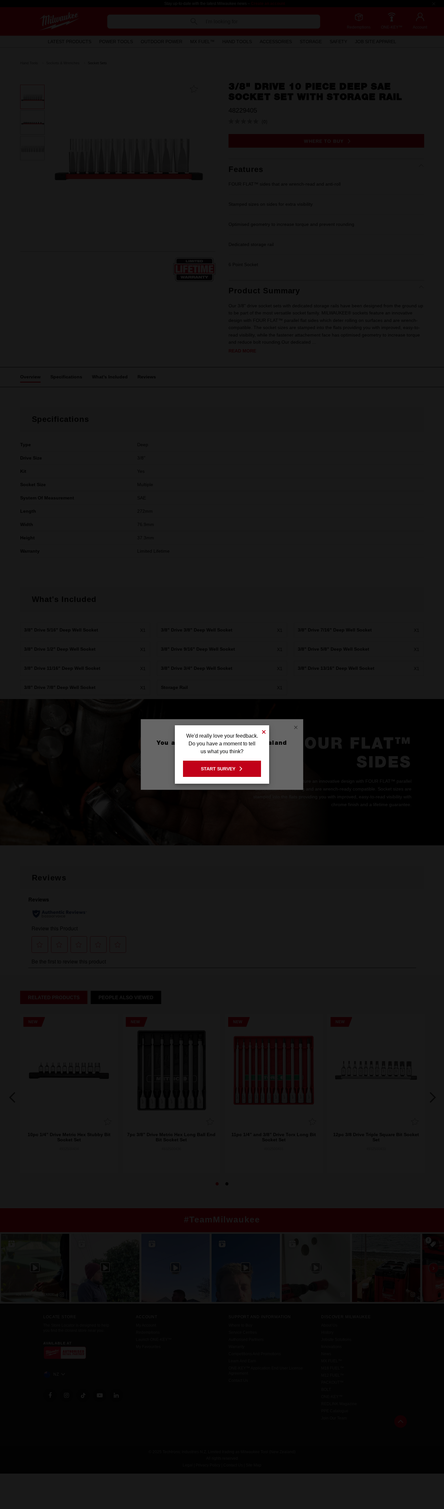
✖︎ (264, 731)
